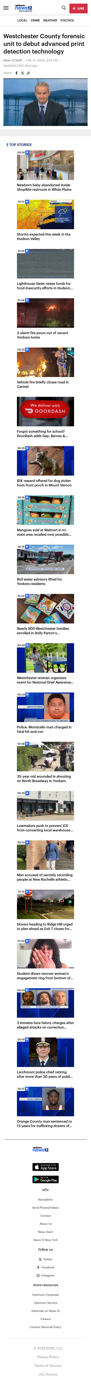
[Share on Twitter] (22, 73)
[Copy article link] (28, 73)
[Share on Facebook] (16, 73)
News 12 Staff (12, 60)
